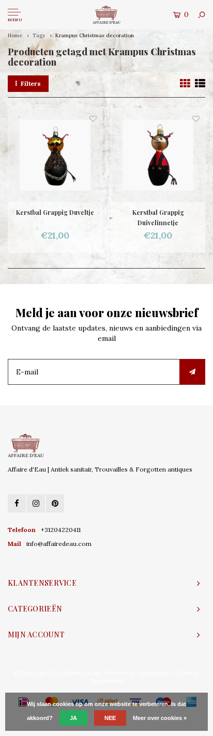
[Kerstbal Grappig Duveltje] (55, 155)
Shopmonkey (107, 680)
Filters (31, 83)
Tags (39, 35)
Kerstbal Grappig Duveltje (55, 212)
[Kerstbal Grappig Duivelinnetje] (158, 155)
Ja (73, 718)
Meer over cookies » (160, 718)
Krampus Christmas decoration (94, 35)
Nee (110, 718)
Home (15, 35)
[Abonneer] (192, 372)
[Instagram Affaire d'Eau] (36, 503)
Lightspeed (153, 673)
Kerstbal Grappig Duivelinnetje (158, 217)
